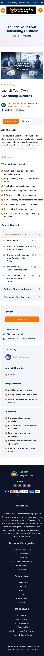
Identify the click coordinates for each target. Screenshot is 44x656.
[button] (2, 2)
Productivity (28, 106)
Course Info (10, 121)
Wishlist (8, 110)
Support (24, 471)
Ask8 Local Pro (15, 106)
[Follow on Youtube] (19, 485)
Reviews (26, 121)
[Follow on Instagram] (29, 485)
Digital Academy (18, 103)
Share (21, 110)
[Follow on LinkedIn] (24, 485)
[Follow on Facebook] (15, 485)
